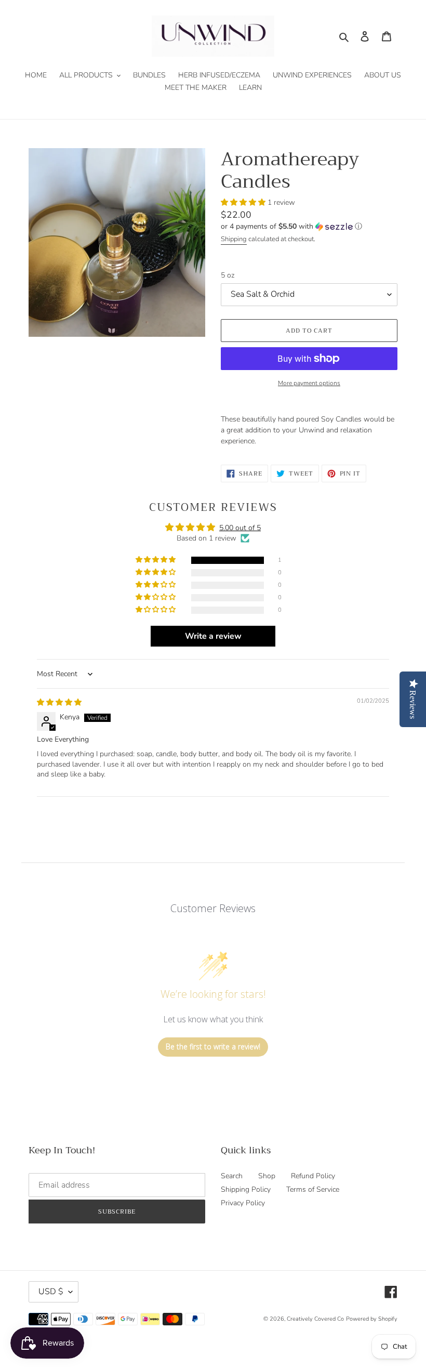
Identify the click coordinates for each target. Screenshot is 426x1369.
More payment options (309, 383)
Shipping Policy (246, 1189)
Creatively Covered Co (315, 1319)
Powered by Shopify (371, 1319)
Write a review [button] (213, 636)
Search (232, 1176)
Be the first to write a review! (213, 1046)
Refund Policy (313, 1176)
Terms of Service (312, 1189)
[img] (59, 702)
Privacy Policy (243, 1203)
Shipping (234, 239)
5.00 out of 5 (240, 528)
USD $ (50, 1291)
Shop (266, 1176)
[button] (244, 202)
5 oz (227, 275)
